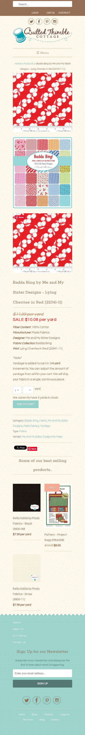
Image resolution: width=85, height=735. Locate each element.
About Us (18, 629)
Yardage (45, 426)
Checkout (64, 13)
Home (21, 714)
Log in (35, 13)
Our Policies (19, 635)
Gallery (55, 719)
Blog (42, 719)
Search (17, 622)
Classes (48, 714)
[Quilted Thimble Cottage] (42, 35)
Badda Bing (31, 420)
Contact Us (19, 642)
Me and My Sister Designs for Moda (42, 436)
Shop (34, 714)
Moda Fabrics (31, 426)
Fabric (43, 420)
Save (33, 448)
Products (28, 63)
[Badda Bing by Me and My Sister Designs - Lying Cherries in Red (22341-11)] (42, 103)
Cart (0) (51, 13)
